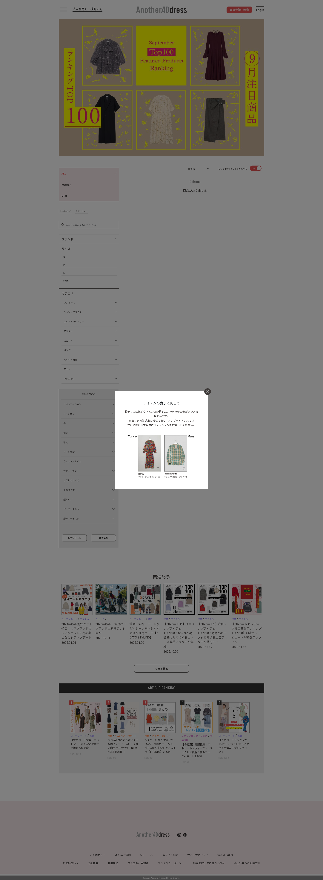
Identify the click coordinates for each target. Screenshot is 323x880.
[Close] (207, 391)
